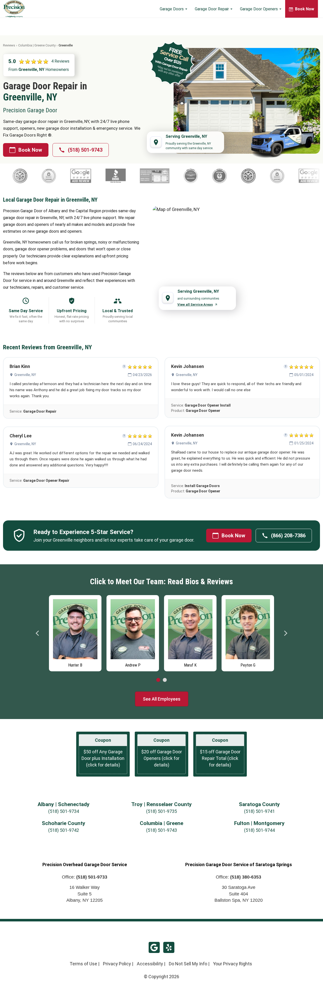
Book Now (30, 150)
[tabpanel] (75, 632)
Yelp (168, 947)
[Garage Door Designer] (213, 176)
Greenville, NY (25, 375)
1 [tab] (158, 680)
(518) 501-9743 (85, 150)
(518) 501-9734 (63, 811)
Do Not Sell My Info (188, 963)
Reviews (9, 45)
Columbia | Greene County (37, 45)
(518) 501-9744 (259, 830)
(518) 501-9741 (259, 811)
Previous (37, 633)
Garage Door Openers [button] (259, 9)
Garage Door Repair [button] (212, 9)
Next (285, 633)
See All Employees (161, 699)
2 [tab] (164, 680)
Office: (84, 877)
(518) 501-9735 (161, 811)
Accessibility (150, 963)
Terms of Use (83, 963)
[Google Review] (139, 176)
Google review (154, 947)
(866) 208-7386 (288, 536)
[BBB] (174, 176)
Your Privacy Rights (232, 963)
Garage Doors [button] (172, 9)
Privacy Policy (117, 963)
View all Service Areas (195, 304)
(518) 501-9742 (63, 830)
